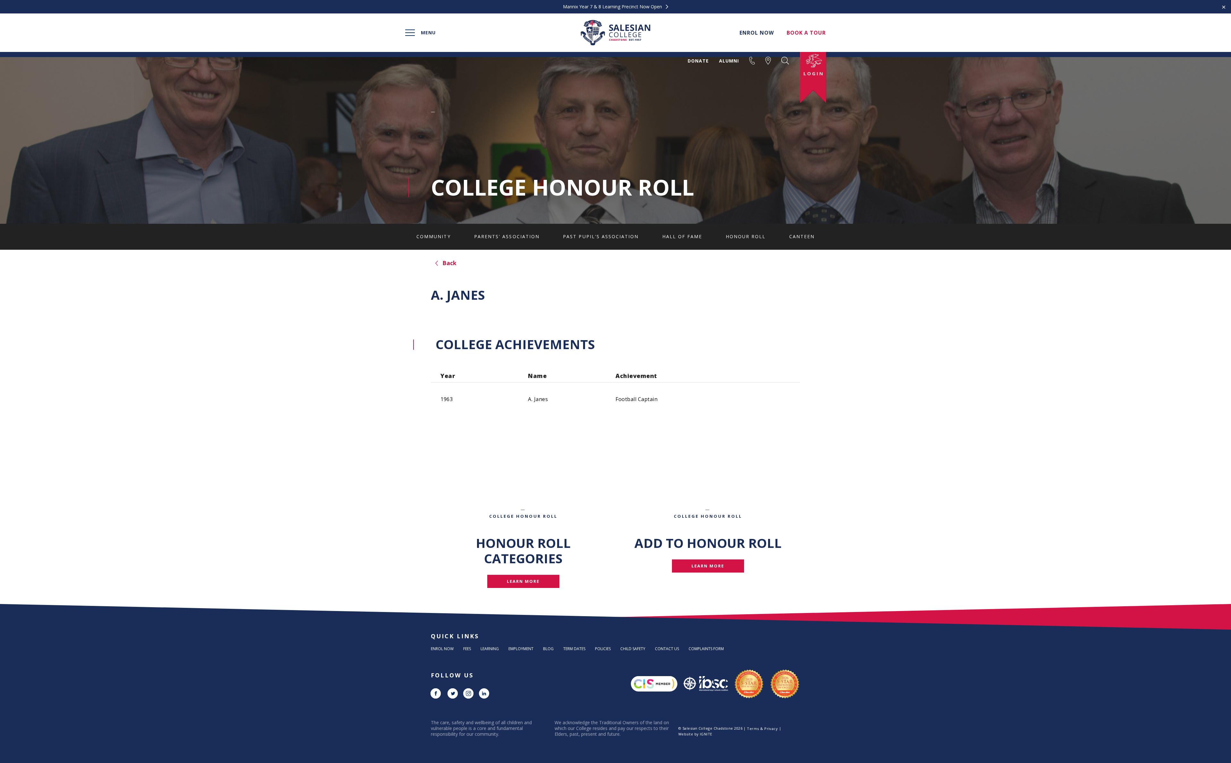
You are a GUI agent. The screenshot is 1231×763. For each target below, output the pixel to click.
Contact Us (667, 648)
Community (433, 236)
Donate (698, 61)
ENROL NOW (757, 32)
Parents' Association (507, 236)
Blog (548, 648)
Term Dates (574, 648)
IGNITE (706, 734)
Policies (603, 648)
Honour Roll (746, 236)
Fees (467, 648)
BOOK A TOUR (806, 32)
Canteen (802, 236)
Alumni (729, 61)
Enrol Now (442, 648)
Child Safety (632, 648)
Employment (520, 648)
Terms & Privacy (762, 728)
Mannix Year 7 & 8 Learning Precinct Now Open (613, 7)
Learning (490, 648)
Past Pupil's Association (601, 236)
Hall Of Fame (682, 236)
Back (448, 263)
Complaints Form (706, 648)
